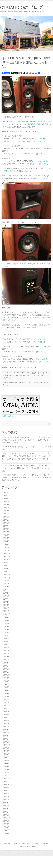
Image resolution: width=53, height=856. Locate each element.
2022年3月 (5, 605)
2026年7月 (5, 495)
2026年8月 (5, 492)
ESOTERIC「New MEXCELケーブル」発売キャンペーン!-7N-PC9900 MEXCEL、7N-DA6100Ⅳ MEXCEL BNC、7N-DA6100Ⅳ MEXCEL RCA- (26, 375)
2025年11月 (6, 520)
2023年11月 (6, 578)
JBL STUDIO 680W (34, 124)
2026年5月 (5, 502)
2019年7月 (5, 684)
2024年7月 (5, 566)
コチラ (41, 139)
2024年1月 (5, 572)
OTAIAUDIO (31, 367)
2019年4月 (5, 693)
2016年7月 (5, 794)
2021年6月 (5, 623)
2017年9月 (5, 751)
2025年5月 (5, 538)
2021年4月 (5, 629)
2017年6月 (5, 760)
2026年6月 (5, 499)
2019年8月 (5, 681)
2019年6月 (5, 687)
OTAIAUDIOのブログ (21, 7)
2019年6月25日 (19, 367)
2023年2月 (5, 593)
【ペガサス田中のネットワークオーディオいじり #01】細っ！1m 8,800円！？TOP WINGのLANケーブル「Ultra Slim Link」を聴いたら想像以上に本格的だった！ (26, 477)
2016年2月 (5, 809)
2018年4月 (5, 730)
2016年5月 (5, 800)
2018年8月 (5, 718)
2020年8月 (5, 645)
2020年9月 (5, 641)
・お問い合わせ (7, 416)
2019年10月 (6, 675)
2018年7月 (5, 721)
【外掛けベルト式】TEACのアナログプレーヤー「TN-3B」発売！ (25, 383)
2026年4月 (5, 505)
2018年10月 (6, 712)
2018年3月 (5, 733)
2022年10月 (6, 596)
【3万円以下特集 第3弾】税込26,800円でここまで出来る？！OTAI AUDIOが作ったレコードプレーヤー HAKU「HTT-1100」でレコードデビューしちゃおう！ (26, 440)
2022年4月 (5, 602)
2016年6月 (5, 797)
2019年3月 (5, 696)
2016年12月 (6, 778)
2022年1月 (5, 611)
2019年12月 (6, 669)
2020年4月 (5, 657)
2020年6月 (5, 651)
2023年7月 (5, 584)
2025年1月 (5, 550)
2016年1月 (5, 812)
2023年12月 (6, 575)
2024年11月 (6, 556)
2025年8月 (5, 529)
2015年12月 (6, 815)
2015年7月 (5, 830)
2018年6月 (5, 724)
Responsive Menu (51, 7)
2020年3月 (5, 660)
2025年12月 (6, 517)
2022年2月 (5, 608)
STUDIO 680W (25, 325)
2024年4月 (5, 568)
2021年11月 (6, 614)
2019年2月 (5, 699)
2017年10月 (6, 748)
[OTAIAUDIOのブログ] (26, 17)
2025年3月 (5, 544)
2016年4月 (5, 803)
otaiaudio (7, 367)
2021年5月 (5, 626)
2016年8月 (5, 791)
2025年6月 (5, 535)
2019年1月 (5, 702)
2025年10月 (6, 523)
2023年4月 (5, 587)
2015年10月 (6, 821)
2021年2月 (5, 635)
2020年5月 (5, 654)
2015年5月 (5, 833)
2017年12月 (6, 742)
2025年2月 (5, 547)
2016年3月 (5, 806)
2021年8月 (5, 620)
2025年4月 (5, 541)
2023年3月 (5, 590)
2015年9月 (5, 824)
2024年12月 (6, 553)
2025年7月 (5, 532)
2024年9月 (5, 559)
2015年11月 (6, 818)
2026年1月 (5, 514)
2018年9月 (5, 715)
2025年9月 (5, 526)
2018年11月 (6, 708)
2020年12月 (6, 639)
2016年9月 (5, 788)
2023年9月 (5, 581)
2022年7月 (5, 599)
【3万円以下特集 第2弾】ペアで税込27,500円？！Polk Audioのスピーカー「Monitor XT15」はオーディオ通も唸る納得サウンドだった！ (26, 468)
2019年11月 (6, 672)
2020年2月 (5, 663)
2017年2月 (5, 772)
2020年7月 (5, 648)
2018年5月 (5, 727)
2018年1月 (5, 739)
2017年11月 (6, 745)
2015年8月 (5, 827)
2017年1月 (5, 775)
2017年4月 (5, 766)
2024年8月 (5, 562)
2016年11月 (6, 781)
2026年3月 (5, 508)
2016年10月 (6, 785)
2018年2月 (5, 736)
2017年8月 (5, 754)
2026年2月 (5, 511)
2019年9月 (5, 678)
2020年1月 (5, 666)
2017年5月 (5, 763)
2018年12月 (6, 705)
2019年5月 (5, 690)
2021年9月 (5, 617)
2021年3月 (5, 632)
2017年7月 (5, 757)
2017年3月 (5, 769)
